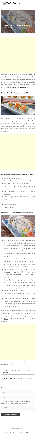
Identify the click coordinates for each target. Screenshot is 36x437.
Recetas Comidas (10, 432)
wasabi (6, 318)
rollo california (17, 361)
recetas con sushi (8, 361)
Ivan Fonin (22, 428)
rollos (23, 361)
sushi (26, 361)
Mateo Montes (9, 364)
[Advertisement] (18, 55)
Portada (5, 20)
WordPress (22, 432)
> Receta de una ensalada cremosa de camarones (17, 378)
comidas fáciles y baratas (20, 87)
